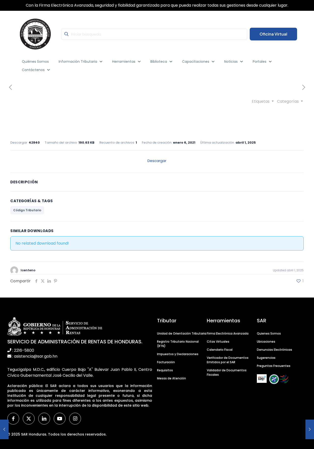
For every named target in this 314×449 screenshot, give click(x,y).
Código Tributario (27, 210)
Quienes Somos (269, 333)
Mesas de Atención (171, 378)
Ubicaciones (266, 341)
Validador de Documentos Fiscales (227, 372)
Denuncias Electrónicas (274, 350)
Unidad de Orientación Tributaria (181, 333)
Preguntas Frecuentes (273, 366)
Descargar (156, 160)
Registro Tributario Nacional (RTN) (178, 343)
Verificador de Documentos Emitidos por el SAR (228, 360)
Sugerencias (266, 358)
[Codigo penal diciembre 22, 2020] (4, 429)
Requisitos (165, 370)
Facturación (166, 362)
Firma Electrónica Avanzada (228, 333)
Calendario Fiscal (220, 350)
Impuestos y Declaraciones (177, 354)
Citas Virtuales (218, 341)
